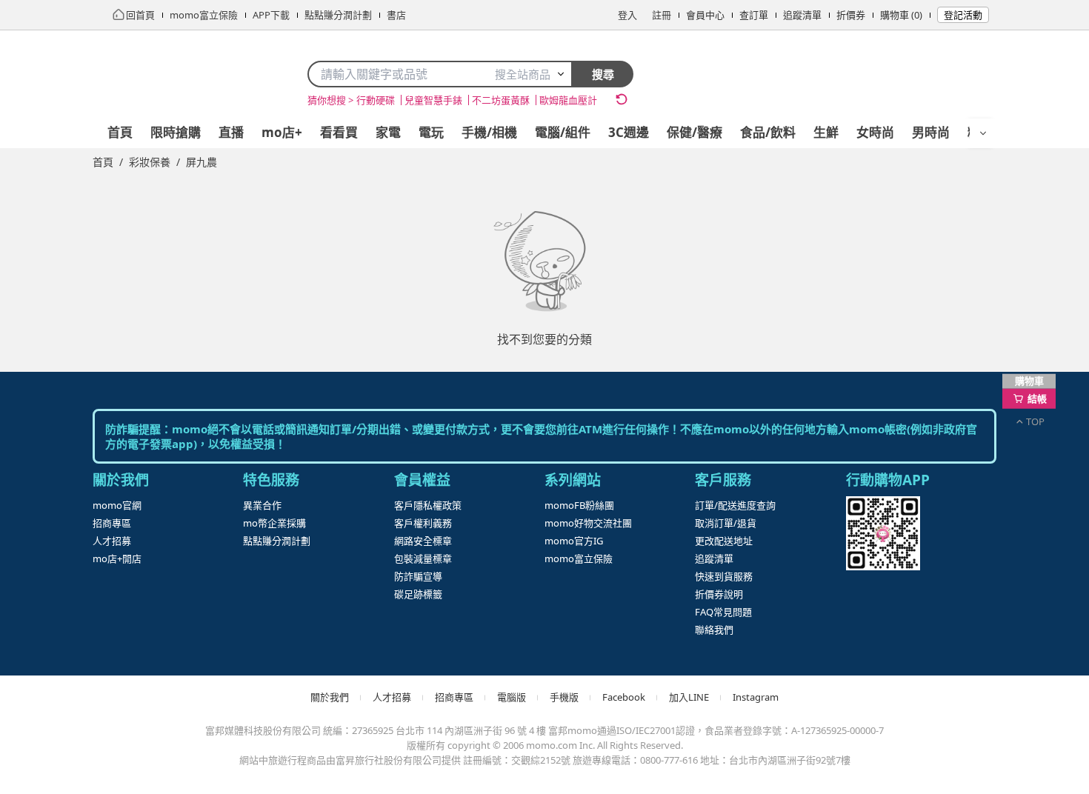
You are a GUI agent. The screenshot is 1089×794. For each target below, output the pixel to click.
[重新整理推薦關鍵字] (621, 99)
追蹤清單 (802, 14)
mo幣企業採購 (274, 523)
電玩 (431, 132)
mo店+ (282, 132)
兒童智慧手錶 (433, 100)
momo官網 (117, 505)
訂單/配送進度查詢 (735, 505)
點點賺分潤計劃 (276, 540)
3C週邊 (628, 132)
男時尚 (931, 132)
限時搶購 (175, 132)
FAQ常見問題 (723, 611)
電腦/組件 (562, 132)
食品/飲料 (768, 132)
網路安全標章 (423, 540)
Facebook (623, 697)
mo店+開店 (117, 558)
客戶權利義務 (423, 523)
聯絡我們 (714, 629)
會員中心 (705, 14)
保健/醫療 (694, 132)
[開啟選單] (983, 133)
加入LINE (689, 697)
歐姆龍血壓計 (568, 100)
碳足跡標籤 (418, 594)
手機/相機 (489, 132)
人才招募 (112, 540)
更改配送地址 (724, 540)
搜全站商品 (522, 74)
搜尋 (603, 74)
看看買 (339, 132)
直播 (231, 132)
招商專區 (112, 523)
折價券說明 (719, 594)
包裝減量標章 (423, 558)
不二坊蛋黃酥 (501, 100)
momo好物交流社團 (588, 523)
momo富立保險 (578, 558)
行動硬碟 (375, 100)
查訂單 (753, 14)
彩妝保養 (149, 162)
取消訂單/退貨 (725, 523)
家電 (388, 132)
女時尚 (875, 132)
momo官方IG (573, 540)
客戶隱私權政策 (428, 505)
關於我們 (329, 697)
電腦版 (511, 697)
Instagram (756, 697)
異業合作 (262, 505)
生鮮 (826, 132)
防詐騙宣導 (418, 576)
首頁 (120, 132)
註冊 (661, 14)
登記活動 (963, 14)
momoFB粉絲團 (579, 505)
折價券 (850, 14)
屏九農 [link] (201, 162)
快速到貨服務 (724, 576)
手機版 (564, 697)
